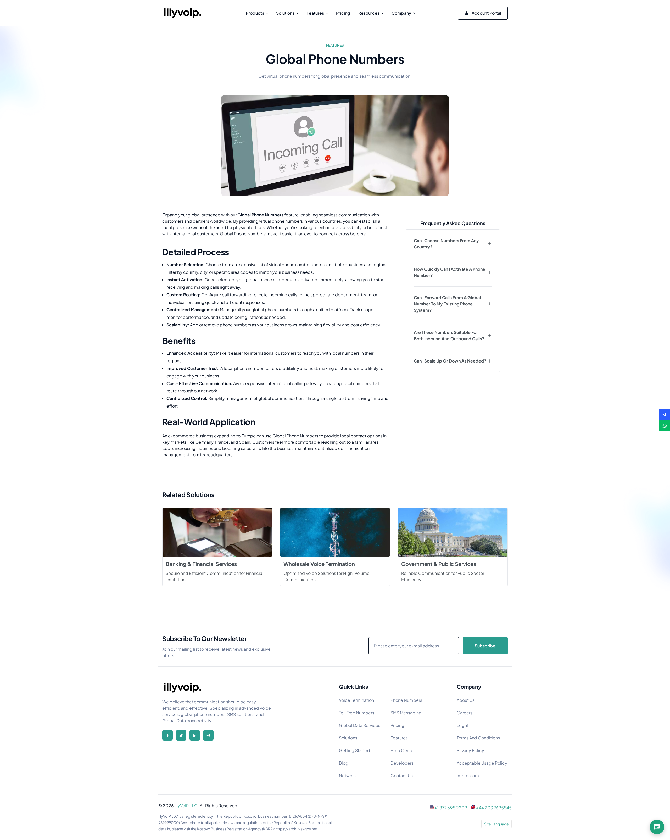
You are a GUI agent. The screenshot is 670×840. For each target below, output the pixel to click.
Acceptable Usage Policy (482, 763)
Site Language (496, 823)
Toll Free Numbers (356, 712)
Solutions (348, 738)
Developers (402, 763)
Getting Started (354, 750)
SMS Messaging (406, 712)
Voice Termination (356, 700)
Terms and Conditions (478, 738)
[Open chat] (657, 827)
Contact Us (401, 775)
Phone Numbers (406, 700)
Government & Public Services (438, 563)
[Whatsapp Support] (664, 425)
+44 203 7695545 (494, 807)
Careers (464, 712)
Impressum (468, 775)
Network (347, 775)
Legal (462, 725)
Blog (343, 763)
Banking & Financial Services (201, 563)
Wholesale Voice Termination (319, 563)
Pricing (397, 725)
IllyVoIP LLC (186, 805)
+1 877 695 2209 (450, 807)
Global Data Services (359, 725)
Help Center (402, 750)
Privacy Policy (470, 750)
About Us (465, 700)
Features (399, 738)
